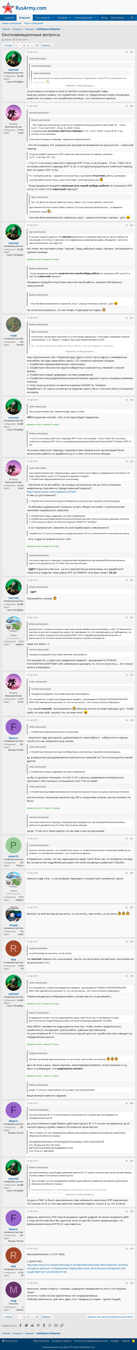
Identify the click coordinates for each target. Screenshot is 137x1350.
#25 (131, 399)
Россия (20, 344)
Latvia (20, 934)
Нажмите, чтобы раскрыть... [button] (80, 85)
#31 (131, 838)
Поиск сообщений (33, 23)
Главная (9, 17)
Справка (114, 1340)
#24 (131, 317)
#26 (131, 461)
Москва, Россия (15, 749)
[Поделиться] (126, 52)
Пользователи (83, 17)
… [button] (32, 45)
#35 (131, 976)
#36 (131, 1103)
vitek (13, 335)
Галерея (62, 17)
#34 (131, 941)
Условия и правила (62, 1340)
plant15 (13, 856)
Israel (20, 132)
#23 (131, 225)
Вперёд (46, 45)
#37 (131, 1160)
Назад (8, 45)
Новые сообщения (11, 23)
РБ (22, 968)
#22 (131, 106)
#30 (131, 720)
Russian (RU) (11, 1340)
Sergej (14, 925)
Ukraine (19, 1309)
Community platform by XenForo (68, 1347)
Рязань (19, 865)
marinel (8, 39)
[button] (53, 18)
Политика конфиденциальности (91, 1340)
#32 (131, 873)
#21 (131, 52)
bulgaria (19, 644)
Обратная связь (41, 1340)
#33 (131, 907)
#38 (131, 1211)
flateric (13, 738)
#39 (131, 1248)
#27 (131, 580)
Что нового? (42, 17)
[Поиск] (132, 18)
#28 (131, 617)
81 (37, 45)
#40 (131, 1283)
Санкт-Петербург (15, 81)
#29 (131, 674)
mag (13, 1300)
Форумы (24, 17)
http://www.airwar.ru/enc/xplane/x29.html (51, 491)
